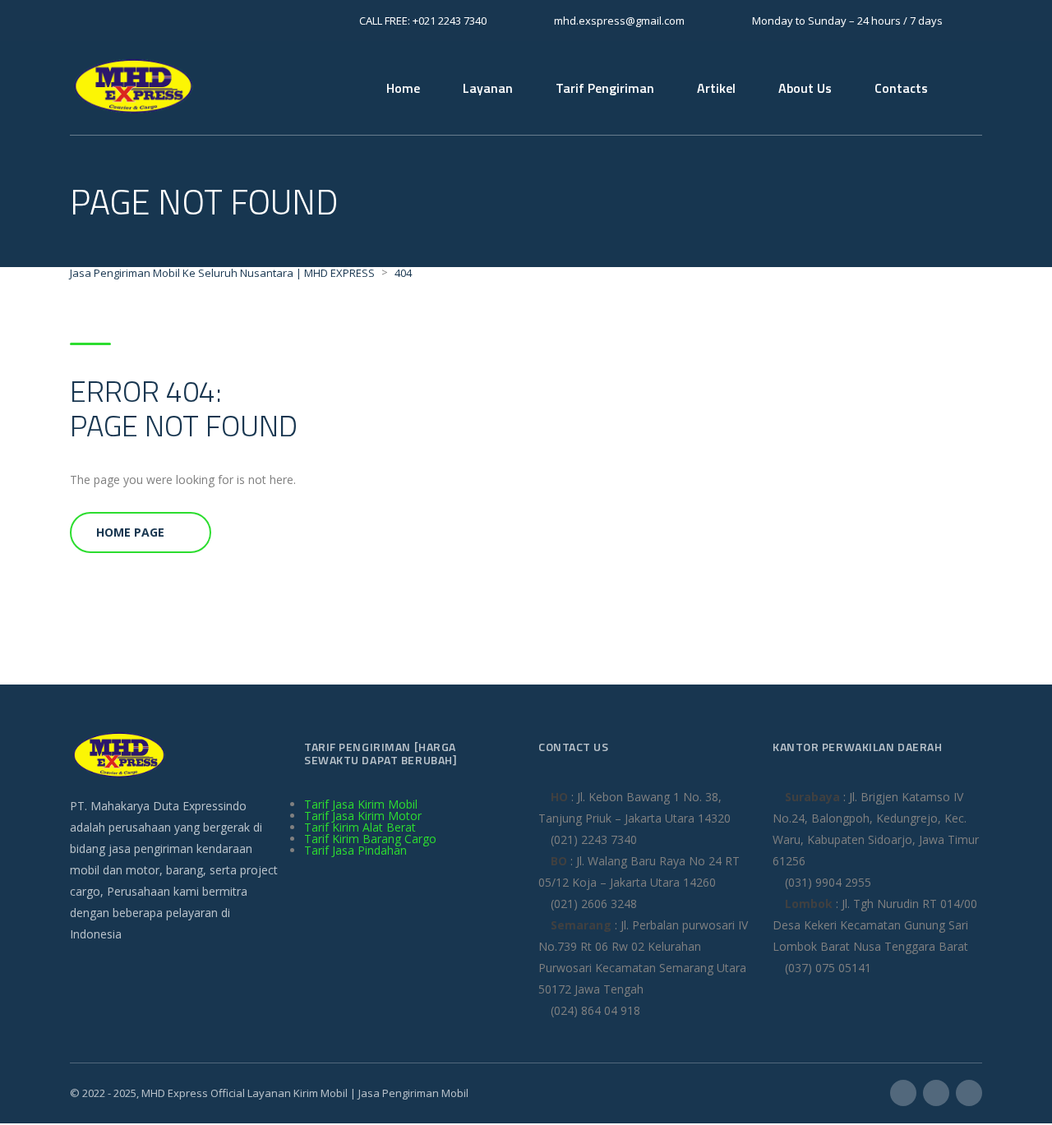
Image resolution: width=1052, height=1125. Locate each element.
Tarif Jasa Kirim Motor (363, 815)
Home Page (130, 532)
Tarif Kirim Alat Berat (360, 827)
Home (403, 88)
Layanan (488, 88)
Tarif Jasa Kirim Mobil (361, 804)
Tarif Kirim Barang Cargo (370, 838)
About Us (805, 88)
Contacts (901, 88)
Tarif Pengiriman (605, 88)
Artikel (716, 88)
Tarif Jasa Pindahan (355, 850)
